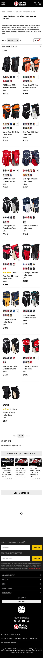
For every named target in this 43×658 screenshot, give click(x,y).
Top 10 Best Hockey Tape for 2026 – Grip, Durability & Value (35, 472)
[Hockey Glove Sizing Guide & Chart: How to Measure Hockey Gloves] (7, 462)
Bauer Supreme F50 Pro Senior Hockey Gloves (10, 367)
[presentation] (3, 464)
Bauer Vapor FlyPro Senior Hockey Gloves (10, 277)
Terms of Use (31, 568)
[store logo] (20, 3)
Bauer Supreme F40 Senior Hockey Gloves (29, 316)
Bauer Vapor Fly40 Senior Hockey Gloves (30, 180)
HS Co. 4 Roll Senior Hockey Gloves (9, 413)
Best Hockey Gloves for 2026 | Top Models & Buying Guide (21, 471)
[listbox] (11, 79)
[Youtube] (23, 621)
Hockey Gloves (18, 11)
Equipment (10, 11)
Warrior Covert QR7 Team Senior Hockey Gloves (30, 86)
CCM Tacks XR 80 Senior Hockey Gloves (30, 367)
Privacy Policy (38, 568)
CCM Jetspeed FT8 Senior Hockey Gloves (30, 273)
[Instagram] (28, 621)
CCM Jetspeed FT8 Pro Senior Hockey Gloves (9, 86)
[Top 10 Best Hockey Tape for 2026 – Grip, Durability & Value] (35, 462)
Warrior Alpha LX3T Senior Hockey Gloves (11, 133)
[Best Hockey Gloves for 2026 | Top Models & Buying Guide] (21, 462)
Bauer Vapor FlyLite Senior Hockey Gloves (31, 133)
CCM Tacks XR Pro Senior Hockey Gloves (30, 227)
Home (3, 11)
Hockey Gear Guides (6, 464)
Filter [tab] (36, 40)
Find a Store (21, 602)
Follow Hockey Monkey (21, 618)
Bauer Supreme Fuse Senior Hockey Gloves (9, 227)
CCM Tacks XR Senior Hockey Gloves (9, 320)
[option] (4, 77)
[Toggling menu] (3, 3)
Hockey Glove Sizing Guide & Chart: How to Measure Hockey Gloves (7, 472)
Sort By (4, 40)
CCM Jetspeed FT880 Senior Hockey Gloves (9, 180)
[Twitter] (19, 621)
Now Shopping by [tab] (8, 46)
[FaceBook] (15, 621)
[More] (17, 77)
